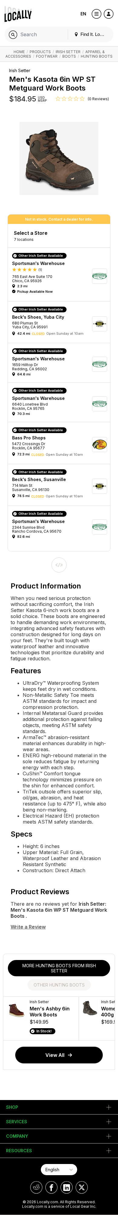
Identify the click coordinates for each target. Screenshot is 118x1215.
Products (40, 51)
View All (54, 1055)
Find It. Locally (94, 34)
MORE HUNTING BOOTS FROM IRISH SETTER (59, 968)
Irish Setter (68, 51)
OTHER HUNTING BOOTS (59, 984)
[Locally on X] (82, 1187)
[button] (61, 276)
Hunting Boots (97, 56)
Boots (69, 56)
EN (83, 13)
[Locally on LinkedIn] (67, 1187)
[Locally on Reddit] (36, 1187)
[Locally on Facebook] (51, 1187)
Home (19, 51)
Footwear (46, 56)
